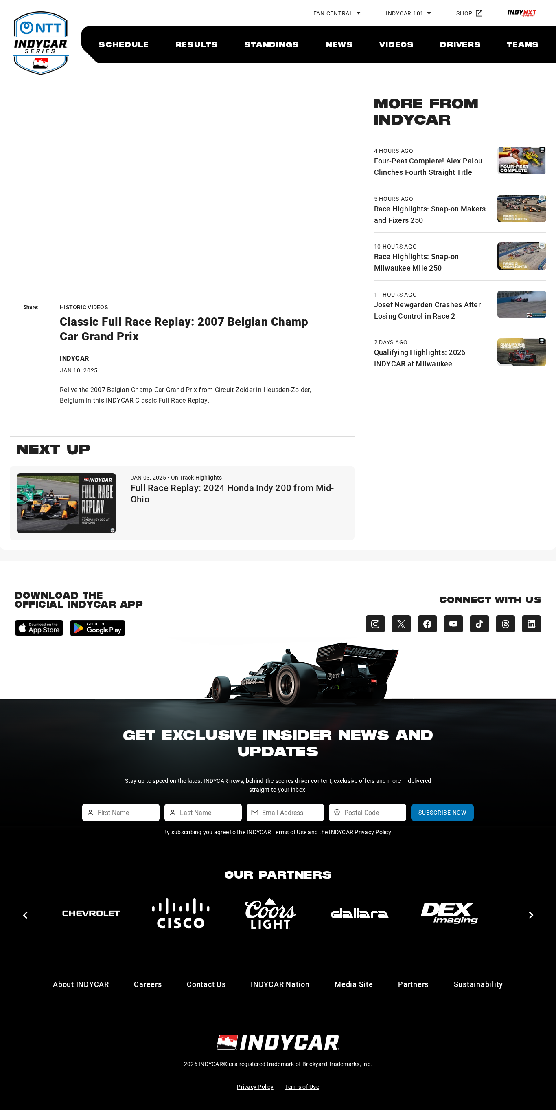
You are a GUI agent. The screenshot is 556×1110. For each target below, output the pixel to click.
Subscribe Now (442, 812)
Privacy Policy (255, 1086)
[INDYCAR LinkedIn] (531, 623)
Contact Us (206, 984)
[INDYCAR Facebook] (427, 623)
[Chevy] (91, 913)
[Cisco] (181, 913)
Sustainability (478, 984)
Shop (464, 13)
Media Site (354, 984)
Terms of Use (302, 1086)
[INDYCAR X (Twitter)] (401, 623)
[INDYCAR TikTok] (479, 623)
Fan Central (333, 13)
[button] (25, 915)
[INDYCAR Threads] (505, 623)
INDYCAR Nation (280, 984)
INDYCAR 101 (405, 13)
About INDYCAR (81, 984)
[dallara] (360, 913)
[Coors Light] (270, 913)
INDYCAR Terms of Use (276, 832)
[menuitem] (124, 44)
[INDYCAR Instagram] (375, 623)
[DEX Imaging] (449, 913)
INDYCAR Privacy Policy (360, 832)
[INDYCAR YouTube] (453, 623)
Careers (148, 984)
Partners (413, 984)
